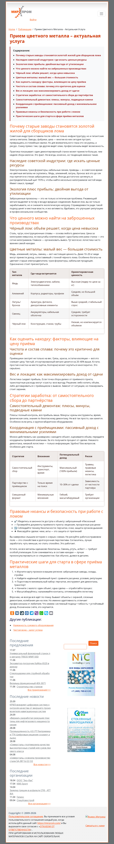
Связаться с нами (95, 825)
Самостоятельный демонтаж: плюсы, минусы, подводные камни (54, 99)
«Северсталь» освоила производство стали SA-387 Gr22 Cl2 (30, 759)
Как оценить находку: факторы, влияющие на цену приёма (51, 81)
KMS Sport (22, 783)
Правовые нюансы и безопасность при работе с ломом (48, 111)
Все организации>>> (39, 803)
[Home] (21, 13)
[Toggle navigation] (101, 13)
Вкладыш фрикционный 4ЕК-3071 (28, 683)
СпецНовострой (25, 800)
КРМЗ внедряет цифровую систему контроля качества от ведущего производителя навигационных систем (30, 708)
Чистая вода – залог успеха (28, 630)
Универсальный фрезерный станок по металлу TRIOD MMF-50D (30, 655)
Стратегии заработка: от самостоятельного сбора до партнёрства (54, 95)
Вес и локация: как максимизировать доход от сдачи (47, 90)
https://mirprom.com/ (49, 823)
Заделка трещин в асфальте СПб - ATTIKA (30, 792)
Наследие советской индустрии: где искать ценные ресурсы (51, 59)
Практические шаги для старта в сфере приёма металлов (50, 116)
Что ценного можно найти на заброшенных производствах (51, 68)
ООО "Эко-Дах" (25, 780)
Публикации (24, 29)
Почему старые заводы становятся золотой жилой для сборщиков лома (58, 55)
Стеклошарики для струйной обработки (30, 675)
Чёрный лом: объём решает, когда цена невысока (45, 73)
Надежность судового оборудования (33, 625)
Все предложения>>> (39, 689)
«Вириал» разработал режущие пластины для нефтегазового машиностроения (30, 721)
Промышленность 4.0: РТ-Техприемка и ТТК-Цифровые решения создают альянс (30, 734)
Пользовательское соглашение (26, 816)
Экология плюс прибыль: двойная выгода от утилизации (50, 64)
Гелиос (20, 796)
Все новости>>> (42, 764)
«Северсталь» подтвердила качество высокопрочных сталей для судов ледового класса (30, 748)
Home (12, 29)
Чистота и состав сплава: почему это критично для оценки (50, 86)
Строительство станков (29, 686)
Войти (33, 19)
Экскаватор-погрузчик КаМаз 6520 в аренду (29, 665)
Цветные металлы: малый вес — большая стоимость (47, 77)
